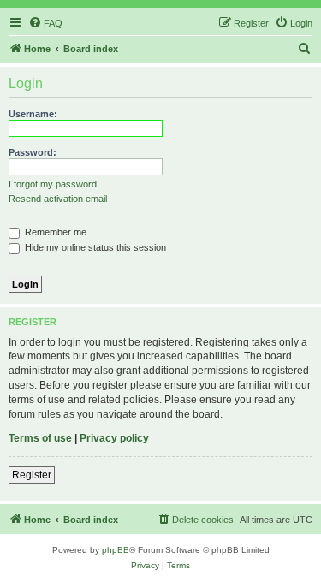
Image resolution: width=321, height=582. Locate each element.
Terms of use (40, 438)
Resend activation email (58, 198)
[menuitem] (45, 23)
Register (31, 475)
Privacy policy (114, 438)
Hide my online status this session (94, 247)
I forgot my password (53, 184)
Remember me (54, 232)
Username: (33, 114)
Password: (32, 152)
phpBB (115, 550)
